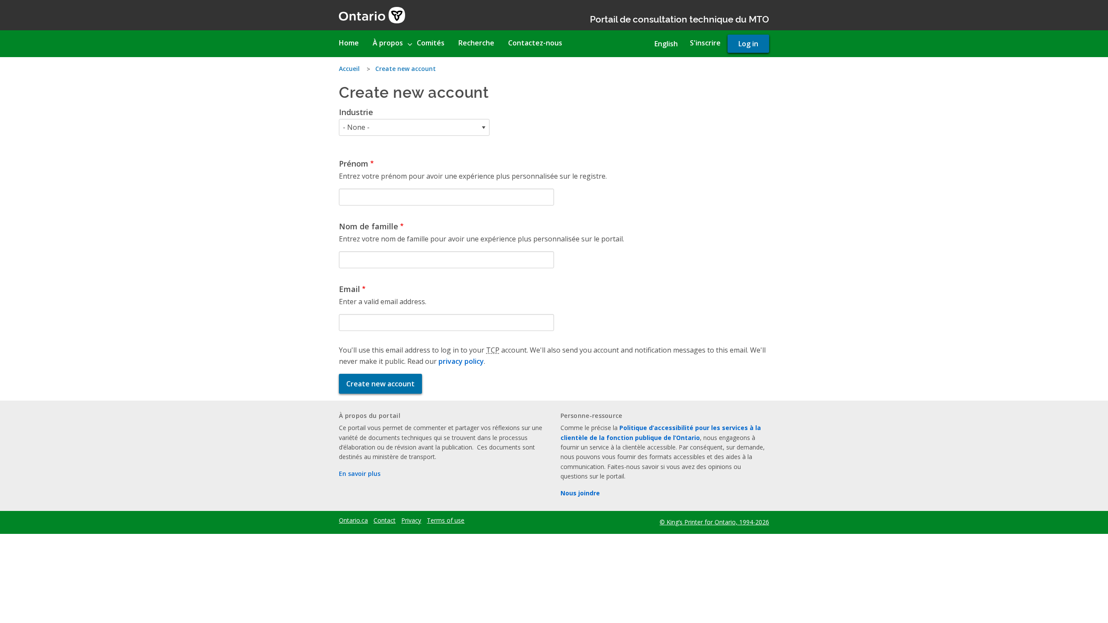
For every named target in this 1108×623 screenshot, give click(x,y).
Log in (748, 43)
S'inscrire (705, 43)
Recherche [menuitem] (476, 43)
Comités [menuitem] (430, 43)
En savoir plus (359, 473)
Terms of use (445, 520)
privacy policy (461, 361)
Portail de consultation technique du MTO (679, 18)
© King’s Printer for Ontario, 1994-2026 (714, 522)
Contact (385, 520)
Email (349, 289)
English (666, 43)
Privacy (411, 520)
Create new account (405, 68)
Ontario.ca (353, 520)
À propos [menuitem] (388, 43)
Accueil (349, 68)
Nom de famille (368, 226)
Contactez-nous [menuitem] (535, 43)
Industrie (356, 112)
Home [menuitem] (349, 43)
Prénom (353, 163)
